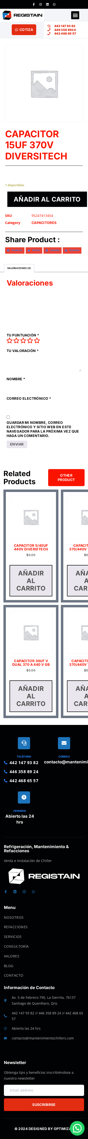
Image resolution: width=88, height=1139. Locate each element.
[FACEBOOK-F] (33, 4)
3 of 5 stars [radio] (23, 340)
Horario (19, 811)
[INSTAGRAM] (40, 4)
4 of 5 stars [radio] (30, 340)
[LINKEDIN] (47, 4)
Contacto (13, 975)
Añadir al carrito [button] (30, 580)
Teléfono (24, 756)
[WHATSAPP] (54, 4)
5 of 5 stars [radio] (37, 340)
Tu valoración (23, 351)
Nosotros (13, 917)
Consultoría (16, 946)
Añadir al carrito (47, 199)
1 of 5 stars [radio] (9, 340)
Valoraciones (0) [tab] (19, 268)
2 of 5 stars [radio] (16, 340)
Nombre (16, 379)
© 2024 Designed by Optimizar (44, 1129)
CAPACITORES (44, 223)
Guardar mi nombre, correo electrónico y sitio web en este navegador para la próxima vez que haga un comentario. (43, 429)
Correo (64, 756)
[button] (75, 15)
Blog (8, 965)
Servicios (13, 936)
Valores (11, 956)
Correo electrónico (29, 398)
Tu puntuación (23, 335)
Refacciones (16, 927)
